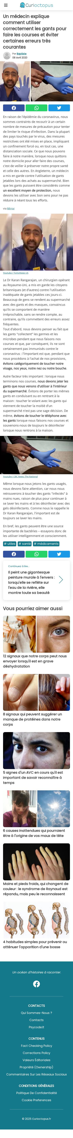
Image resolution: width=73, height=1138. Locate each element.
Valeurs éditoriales (36, 1060)
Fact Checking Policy (36, 1046)
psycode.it (36, 1027)
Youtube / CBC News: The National (20, 476)
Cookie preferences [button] (36, 1100)
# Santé (25, 544)
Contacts (36, 1020)
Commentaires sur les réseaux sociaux (36, 1074)
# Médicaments (46, 544)
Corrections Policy (36, 1053)
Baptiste (21, 53)
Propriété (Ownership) (36, 1067)
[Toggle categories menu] (5, 5)
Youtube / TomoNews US (15, 272)
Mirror (11, 208)
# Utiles (9, 544)
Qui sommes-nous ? (36, 1013)
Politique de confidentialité (36, 1093)
